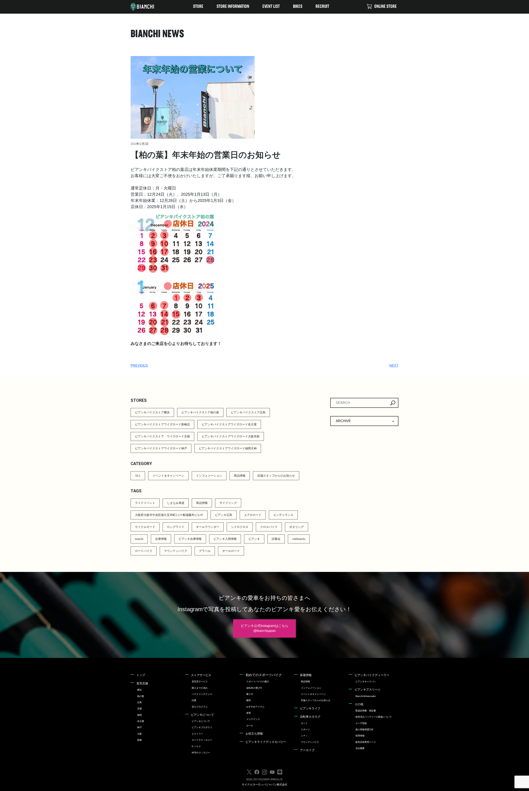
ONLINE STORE (385, 6)
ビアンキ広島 (223, 515)
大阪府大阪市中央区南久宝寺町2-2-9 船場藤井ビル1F (169, 515)
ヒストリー (197, 734)
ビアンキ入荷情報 (225, 538)
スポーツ (305, 729)
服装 (248, 700)
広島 (139, 702)
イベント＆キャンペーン (168, 475)
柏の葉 (140, 696)
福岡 (139, 715)
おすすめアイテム (255, 706)
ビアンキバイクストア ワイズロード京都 (162, 436)
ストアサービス (201, 675)
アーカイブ (307, 750)
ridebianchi (298, 538)
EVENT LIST (271, 6)
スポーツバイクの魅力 (257, 681)
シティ (304, 735)
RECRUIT (322, 6)
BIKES (297, 6)
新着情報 (306, 675)
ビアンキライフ (310, 708)
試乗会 (276, 538)
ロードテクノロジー (202, 740)
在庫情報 (161, 538)
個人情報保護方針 (364, 729)
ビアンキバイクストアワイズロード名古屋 (229, 424)
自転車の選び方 (254, 688)
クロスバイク (269, 527)
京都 (139, 708)
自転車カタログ (310, 716)
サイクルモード (145, 527)
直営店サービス (200, 681)
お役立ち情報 (254, 733)
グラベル (205, 550)
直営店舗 (142, 683)
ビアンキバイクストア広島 (248, 412)
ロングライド (175, 527)
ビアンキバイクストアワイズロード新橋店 (162, 424)
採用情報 (360, 735)
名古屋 (140, 721)
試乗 (194, 700)
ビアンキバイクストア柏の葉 (200, 412)
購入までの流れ (200, 688)
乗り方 (249, 694)
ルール (249, 725)
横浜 (139, 689)
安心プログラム (200, 706)
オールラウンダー (207, 527)
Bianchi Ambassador (365, 696)
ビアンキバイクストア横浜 (152, 412)
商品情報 (239, 475)
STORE (198, 6)
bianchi (139, 538)
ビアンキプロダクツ (202, 727)
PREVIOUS (139, 365)
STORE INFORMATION (233, 6)
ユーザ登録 (361, 723)
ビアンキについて (202, 714)
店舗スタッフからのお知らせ (276, 475)
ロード (304, 723)
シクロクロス (239, 527)
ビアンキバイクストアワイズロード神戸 (161, 448)
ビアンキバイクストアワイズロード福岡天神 (228, 448)
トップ (140, 675)
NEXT (393, 365)
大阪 (139, 734)
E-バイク (196, 746)
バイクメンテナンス (202, 694)
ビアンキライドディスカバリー (265, 741)
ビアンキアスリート (368, 689)
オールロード (231, 550)
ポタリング (296, 527)
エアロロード (252, 515)
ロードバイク (143, 550)
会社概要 (360, 748)
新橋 (139, 740)
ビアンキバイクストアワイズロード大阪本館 (231, 436)
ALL (138, 475)
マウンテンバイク (175, 550)
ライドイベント (145, 503)
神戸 (139, 727)
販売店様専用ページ (365, 742)
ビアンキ (254, 538)
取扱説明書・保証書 (365, 710)
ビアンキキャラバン (365, 681)
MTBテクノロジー (201, 752)
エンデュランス (283, 515)
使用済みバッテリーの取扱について (373, 717)
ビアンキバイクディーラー (372, 675)
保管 (248, 713)
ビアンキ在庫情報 (190, 538)
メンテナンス (253, 719)
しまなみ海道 (175, 503)
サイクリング (228, 503)
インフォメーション (209, 475)
